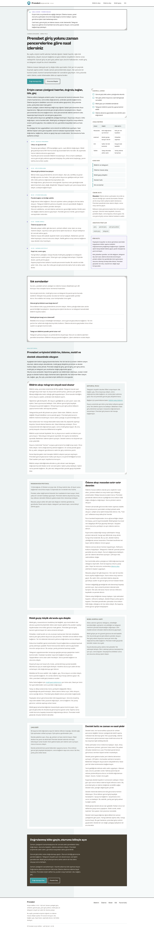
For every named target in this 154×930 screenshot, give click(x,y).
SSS (125, 3)
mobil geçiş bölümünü (53, 682)
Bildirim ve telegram (101, 165)
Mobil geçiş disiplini (100, 175)
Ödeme (103, 903)
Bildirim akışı (96, 3)
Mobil (110, 903)
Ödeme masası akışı (101, 170)
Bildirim (96, 903)
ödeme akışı (115, 566)
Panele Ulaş (54, 880)
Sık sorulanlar (99, 185)
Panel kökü (123, 903)
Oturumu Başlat (52, 81)
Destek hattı (98, 180)
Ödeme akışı (107, 3)
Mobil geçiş (117, 3)
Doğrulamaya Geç (35, 81)
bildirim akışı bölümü (116, 400)
